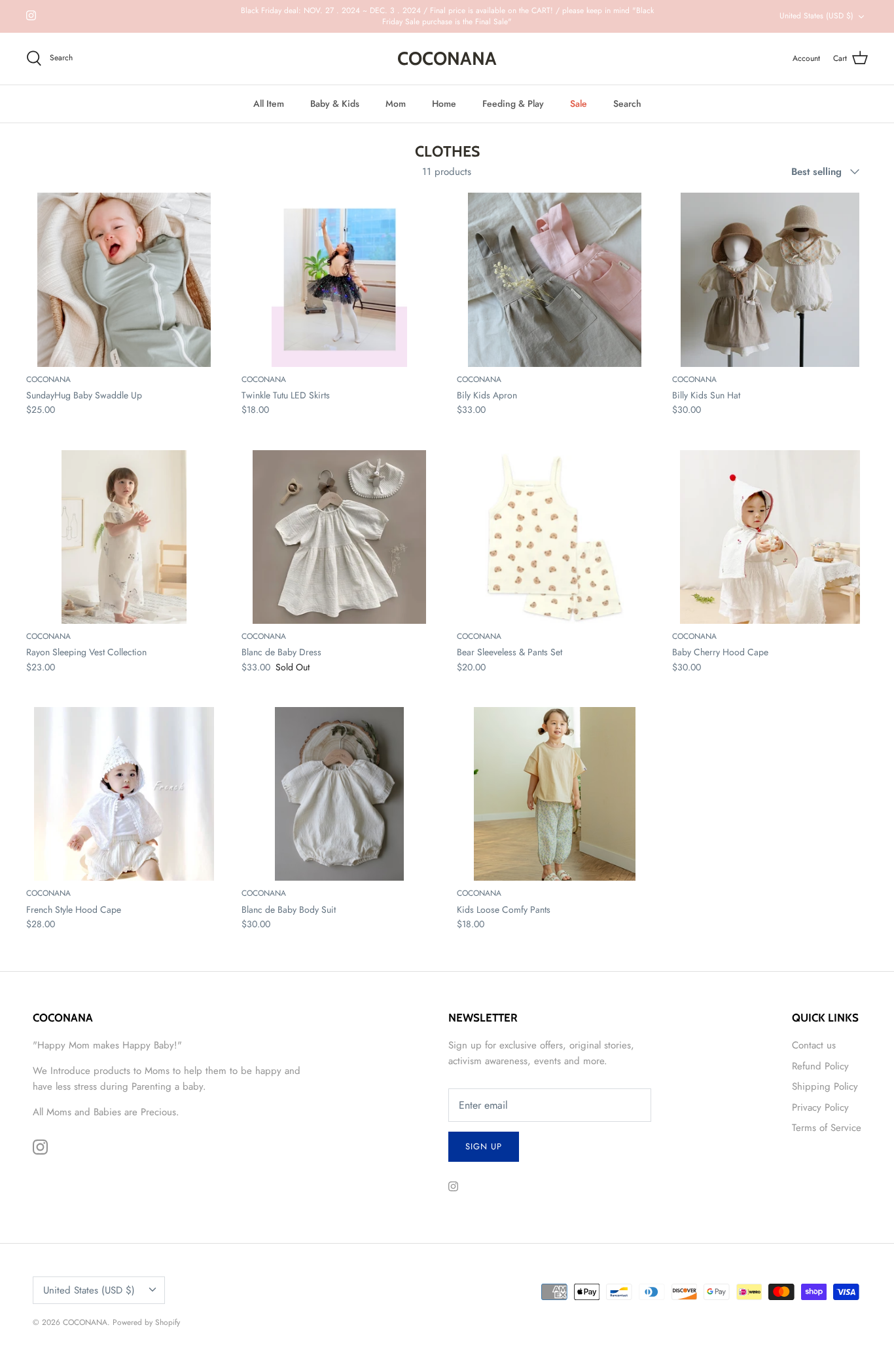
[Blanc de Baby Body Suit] (339, 794)
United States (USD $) (816, 16)
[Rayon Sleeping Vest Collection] (124, 537)
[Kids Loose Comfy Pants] (555, 794)
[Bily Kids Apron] (555, 279)
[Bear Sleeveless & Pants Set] (555, 537)
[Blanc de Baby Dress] (339, 537)
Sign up (483, 1146)
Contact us (814, 1045)
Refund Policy (820, 1066)
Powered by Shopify (146, 1322)
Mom (395, 103)
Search (627, 103)
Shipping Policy (825, 1086)
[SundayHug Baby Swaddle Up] (124, 279)
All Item (268, 103)
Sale (578, 103)
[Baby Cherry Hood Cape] (770, 537)
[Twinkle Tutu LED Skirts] (339, 279)
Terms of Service (826, 1128)
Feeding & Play (513, 103)
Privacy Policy (820, 1107)
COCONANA (85, 1322)
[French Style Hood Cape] (124, 794)
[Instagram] (31, 15)
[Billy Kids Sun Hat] (770, 279)
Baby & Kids (334, 103)
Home (444, 103)
